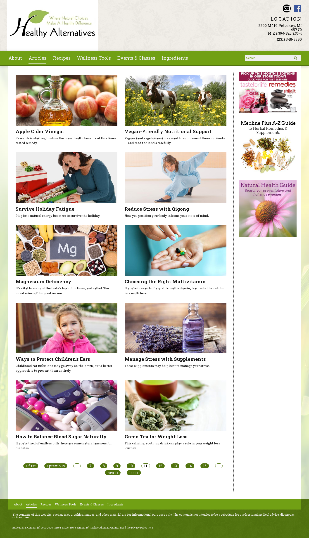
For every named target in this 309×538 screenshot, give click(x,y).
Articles (37, 58)
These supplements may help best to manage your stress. (167, 366)
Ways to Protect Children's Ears (53, 359)
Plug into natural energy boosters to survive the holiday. (58, 216)
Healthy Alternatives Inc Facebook (298, 8)
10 (131, 466)
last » (133, 472)
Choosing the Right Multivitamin (165, 281)
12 (160, 466)
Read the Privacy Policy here (136, 527)
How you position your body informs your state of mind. (167, 216)
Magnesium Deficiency (43, 281)
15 (205, 466)
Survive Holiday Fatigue (45, 209)
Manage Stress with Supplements (165, 359)
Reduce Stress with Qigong (157, 209)
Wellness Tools (94, 58)
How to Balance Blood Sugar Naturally (61, 436)
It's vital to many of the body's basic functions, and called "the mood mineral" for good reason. (62, 291)
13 (175, 466)
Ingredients (175, 58)
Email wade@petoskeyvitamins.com (287, 8)
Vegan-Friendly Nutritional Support (168, 131)
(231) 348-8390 (289, 39)
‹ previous (56, 466)
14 (190, 466)
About (15, 58)
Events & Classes (136, 58)
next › (112, 472)
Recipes (62, 58)
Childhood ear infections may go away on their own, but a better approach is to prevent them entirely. (64, 368)
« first (31, 466)
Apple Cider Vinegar (40, 131)
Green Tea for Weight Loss (156, 436)
